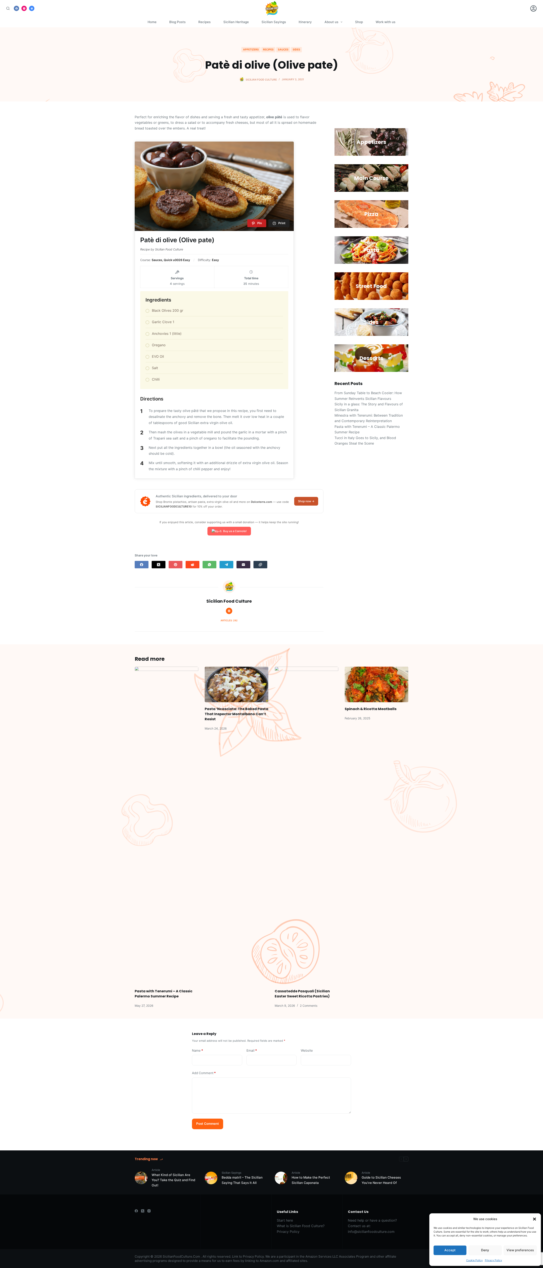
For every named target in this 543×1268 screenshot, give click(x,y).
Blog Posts (177, 22)
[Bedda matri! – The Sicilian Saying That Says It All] (211, 1178)
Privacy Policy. (254, 1256)
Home (152, 22)
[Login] (533, 8)
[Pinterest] (175, 564)
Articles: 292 (229, 620)
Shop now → (306, 501)
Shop (359, 22)
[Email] (243, 564)
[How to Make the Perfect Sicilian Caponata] (281, 1178)
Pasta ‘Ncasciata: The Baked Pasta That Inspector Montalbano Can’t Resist (236, 714)
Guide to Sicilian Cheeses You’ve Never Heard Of (381, 1180)
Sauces (283, 49)
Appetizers (251, 49)
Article (156, 1170)
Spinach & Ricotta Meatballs (370, 708)
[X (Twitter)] (158, 564)
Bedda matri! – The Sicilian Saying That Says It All (242, 1180)
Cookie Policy (474, 1260)
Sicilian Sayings (274, 22)
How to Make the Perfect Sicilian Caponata (311, 1180)
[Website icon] (229, 611)
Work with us (385, 22)
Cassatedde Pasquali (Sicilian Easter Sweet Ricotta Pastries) (302, 994)
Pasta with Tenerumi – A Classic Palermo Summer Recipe (163, 994)
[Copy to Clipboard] (260, 564)
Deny (485, 1250)
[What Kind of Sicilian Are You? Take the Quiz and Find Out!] (141, 1178)
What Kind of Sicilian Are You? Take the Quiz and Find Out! (173, 1180)
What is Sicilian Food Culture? (301, 1226)
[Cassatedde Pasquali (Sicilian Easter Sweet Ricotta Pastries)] (306, 825)
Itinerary (305, 22)
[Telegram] (226, 564)
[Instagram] (24, 8)
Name (197, 1050)
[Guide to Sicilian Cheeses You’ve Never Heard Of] (351, 1178)
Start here (285, 1220)
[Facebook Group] (31, 8)
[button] (534, 1219)
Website (307, 1050)
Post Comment (207, 1124)
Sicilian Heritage (236, 22)
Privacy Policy (493, 1260)
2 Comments (308, 1005)
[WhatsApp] (209, 564)
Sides (296, 49)
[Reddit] (192, 564)
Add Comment (204, 1073)
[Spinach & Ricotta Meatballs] (376, 684)
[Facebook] (16, 8)
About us (331, 22)
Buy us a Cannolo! (235, 531)
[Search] (8, 8)
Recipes (204, 22)
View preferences (520, 1250)
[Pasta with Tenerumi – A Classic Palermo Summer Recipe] (166, 825)
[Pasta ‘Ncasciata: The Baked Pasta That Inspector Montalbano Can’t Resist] (236, 684)
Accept (450, 1250)
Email (251, 1050)
